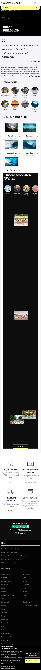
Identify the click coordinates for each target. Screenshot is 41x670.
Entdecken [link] (20, 446)
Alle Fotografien (20, 18)
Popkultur (4, 619)
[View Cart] (35, 2)
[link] (11, 2)
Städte (3, 592)
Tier (2, 599)
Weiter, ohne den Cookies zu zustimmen (33, 654)
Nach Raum (5, 640)
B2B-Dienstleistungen (9, 563)
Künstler (3, 10)
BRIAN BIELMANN (14, 10)
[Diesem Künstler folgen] (22, 31)
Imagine (29, 136)
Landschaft (5, 602)
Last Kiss (29, 153)
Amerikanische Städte (30, 605)
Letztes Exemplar (7, 581)
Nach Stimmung (7, 644)
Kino (3, 626)
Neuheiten (4, 578)
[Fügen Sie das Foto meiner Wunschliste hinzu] (19, 136)
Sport (3, 609)
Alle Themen (5, 633)
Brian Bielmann (11, 138)
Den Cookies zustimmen (32, 661)
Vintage (4, 612)
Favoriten (4, 585)
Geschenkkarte (6, 574)
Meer (24, 595)
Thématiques (6, 18)
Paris (3, 630)
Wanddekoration (7, 637)
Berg (3, 616)
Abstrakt (26, 585)
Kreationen (26, 602)
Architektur (26, 574)
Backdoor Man (11, 136)
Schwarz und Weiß (7, 595)
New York (4, 623)
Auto (24, 578)
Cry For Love (12, 170)
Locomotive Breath (11, 154)
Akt (24, 599)
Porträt (25, 592)
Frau (24, 588)
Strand (25, 581)
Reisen (3, 605)
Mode (3, 588)
